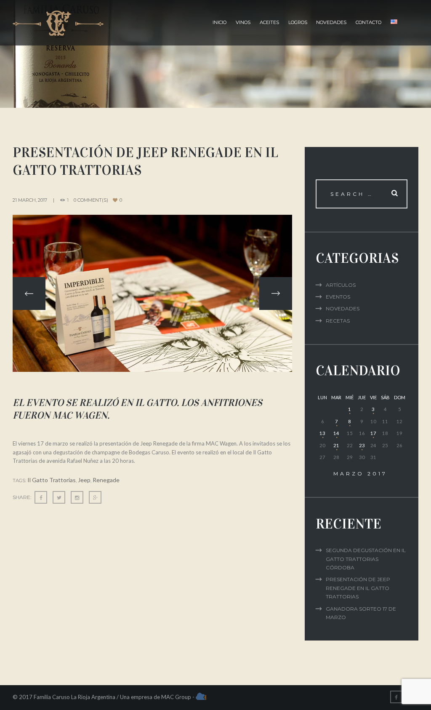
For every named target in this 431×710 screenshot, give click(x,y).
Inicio (219, 22)
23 (362, 445)
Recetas (338, 321)
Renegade (106, 479)
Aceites (269, 22)
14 (336, 433)
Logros (297, 22)
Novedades (331, 22)
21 (336, 445)
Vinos (243, 22)
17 (373, 433)
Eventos (338, 297)
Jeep (84, 479)
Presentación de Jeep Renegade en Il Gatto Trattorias (358, 588)
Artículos (341, 285)
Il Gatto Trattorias (51, 479)
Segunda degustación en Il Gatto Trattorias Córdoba (366, 559)
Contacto (368, 22)
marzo (360, 473)
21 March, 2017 (30, 200)
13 (322, 433)
